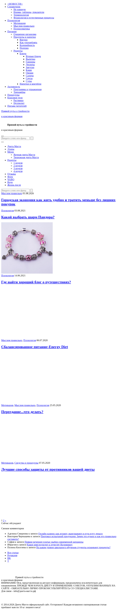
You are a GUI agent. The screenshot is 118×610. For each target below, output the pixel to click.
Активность (13, 86)
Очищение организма (25, 34)
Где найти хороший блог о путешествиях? (36, 282)
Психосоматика (22, 28)
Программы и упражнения (27, 89)
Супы (29, 81)
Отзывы (11, 174)
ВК (9, 558)
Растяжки (19, 100)
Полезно (24, 48)
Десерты (30, 64)
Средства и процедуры (26, 463)
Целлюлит (19, 103)
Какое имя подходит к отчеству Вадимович (49, 544)
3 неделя (18, 168)
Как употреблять (28, 42)
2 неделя (18, 165)
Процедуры (13, 95)
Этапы (10, 149)
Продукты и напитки (25, 37)
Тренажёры (19, 92)
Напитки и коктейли (30, 84)
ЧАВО (10, 179)
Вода (10, 182)
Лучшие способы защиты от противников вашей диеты (48, 469)
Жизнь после (14, 185)
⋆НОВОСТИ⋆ (15, 4)
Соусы (29, 78)
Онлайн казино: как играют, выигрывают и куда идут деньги (70, 533)
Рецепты (18, 50)
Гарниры (30, 62)
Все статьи (13, 552)
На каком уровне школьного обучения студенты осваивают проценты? (73, 547)
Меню (10, 152)
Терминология (21, 15)
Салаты (30, 75)
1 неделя (18, 163)
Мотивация (20, 23)
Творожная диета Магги (26, 157)
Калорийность (27, 45)
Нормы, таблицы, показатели (29, 12)
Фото (10, 176)
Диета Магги (14, 146)
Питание (12, 31)
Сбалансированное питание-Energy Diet (34, 347)
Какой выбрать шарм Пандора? (28, 217)
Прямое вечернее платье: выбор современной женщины (54, 542)
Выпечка (30, 59)
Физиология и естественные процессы (34, 17)
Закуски (30, 67)
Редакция (12, 555)
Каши (29, 70)
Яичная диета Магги (24, 154)
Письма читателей (17, 106)
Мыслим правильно (24, 26)
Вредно (24, 39)
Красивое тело (15, 97)
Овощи (29, 73)
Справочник (13, 6)
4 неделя (18, 171)
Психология (13, 20)
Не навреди (20, 9)
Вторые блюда (33, 56)
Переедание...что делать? (22, 412)
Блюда (23, 53)
